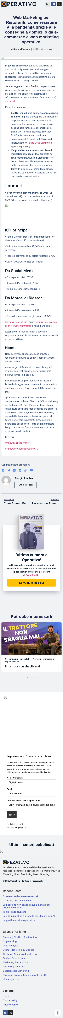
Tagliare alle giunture (14, 911)
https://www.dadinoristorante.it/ (21, 448)
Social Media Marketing (16, 970)
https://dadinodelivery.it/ (18, 443)
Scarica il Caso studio (16, 322)
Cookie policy (10, 1000)
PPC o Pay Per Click (14, 966)
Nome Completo (15, 778)
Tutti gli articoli (25, 484)
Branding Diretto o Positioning (20, 937)
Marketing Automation (15, 962)
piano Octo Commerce (40, 142)
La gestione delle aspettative (19, 920)
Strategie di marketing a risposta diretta (25, 975)
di (20, 49)
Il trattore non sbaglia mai (17, 900)
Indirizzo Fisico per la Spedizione (24, 800)
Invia (11, 814)
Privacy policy (10, 1004)
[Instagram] (59, 4)
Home (6, 996)
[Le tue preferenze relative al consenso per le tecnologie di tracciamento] (58, 1013)
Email (10, 789)
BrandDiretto (33, 575)
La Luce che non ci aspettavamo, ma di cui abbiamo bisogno (26, 906)
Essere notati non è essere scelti (21, 896)
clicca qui (10, 101)
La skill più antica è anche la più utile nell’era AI (29, 916)
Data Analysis (10, 945)
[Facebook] (53, 4)
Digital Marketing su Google (18, 949)
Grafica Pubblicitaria (14, 958)
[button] (47, 4)
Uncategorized (11, 979)
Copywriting (10, 941)
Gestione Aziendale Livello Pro (20, 954)
